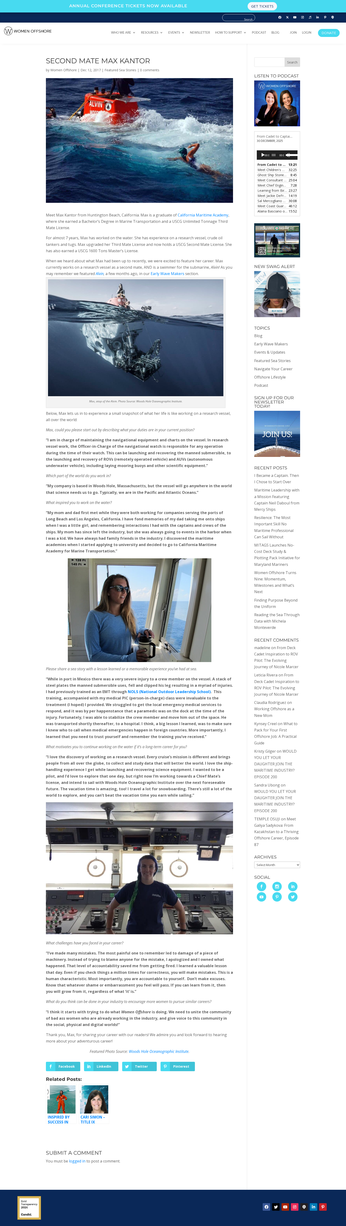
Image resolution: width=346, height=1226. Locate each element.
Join (293, 32)
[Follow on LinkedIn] (317, 17)
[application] (277, 155)
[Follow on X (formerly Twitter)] (287, 17)
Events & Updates (269, 352)
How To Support (228, 32)
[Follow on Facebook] (280, 17)
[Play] (263, 155)
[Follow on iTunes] (310, 17)
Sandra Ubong (267, 785)
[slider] (291, 154)
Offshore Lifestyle (270, 377)
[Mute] (288, 155)
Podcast (259, 32)
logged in (77, 1161)
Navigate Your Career (273, 368)
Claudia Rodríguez (270, 702)
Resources (149, 32)
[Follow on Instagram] (302, 17)
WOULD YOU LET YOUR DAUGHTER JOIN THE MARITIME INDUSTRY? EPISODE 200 (275, 764)
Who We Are (121, 32)
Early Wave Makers (167, 273)
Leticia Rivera (266, 675)
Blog (275, 32)
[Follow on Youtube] (295, 17)
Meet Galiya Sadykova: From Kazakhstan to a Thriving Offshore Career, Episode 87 (276, 831)
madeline (262, 647)
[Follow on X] (276, 1207)
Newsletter (200, 32)
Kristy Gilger (265, 751)
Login (306, 32)
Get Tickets (262, 6)
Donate (329, 32)
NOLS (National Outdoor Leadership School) (169, 691)
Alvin (100, 273)
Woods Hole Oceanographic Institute (159, 1051)
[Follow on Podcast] (332, 17)
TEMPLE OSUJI (267, 819)
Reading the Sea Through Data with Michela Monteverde (277, 621)
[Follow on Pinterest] (325, 17)
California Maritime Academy (203, 215)
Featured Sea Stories (120, 70)
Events (174, 32)
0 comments (149, 70)
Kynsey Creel (265, 723)
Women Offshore (63, 70)
